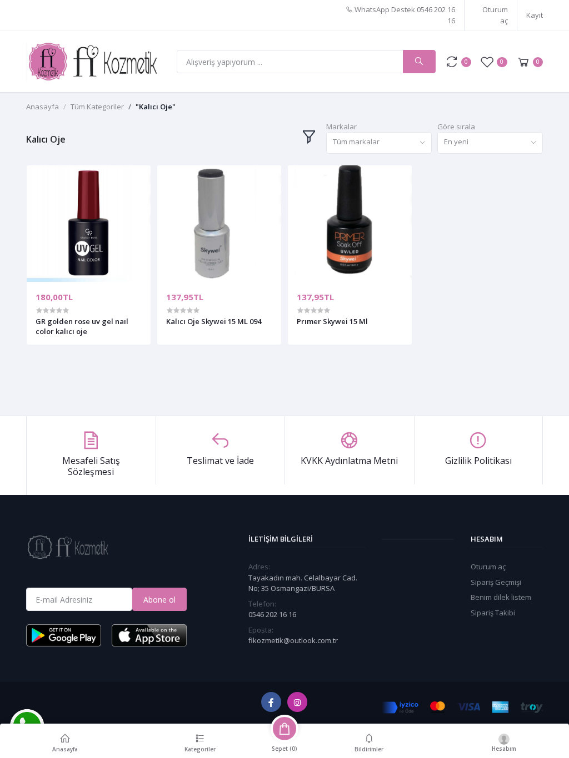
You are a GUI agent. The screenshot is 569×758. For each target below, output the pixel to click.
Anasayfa (42, 107)
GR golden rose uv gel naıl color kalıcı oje (82, 326)
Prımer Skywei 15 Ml (332, 321)
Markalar (341, 127)
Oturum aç (495, 15)
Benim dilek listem (501, 597)
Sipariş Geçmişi (496, 582)
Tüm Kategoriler (97, 107)
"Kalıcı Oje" (156, 107)
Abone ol (159, 599)
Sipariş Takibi (493, 613)
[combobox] (379, 143)
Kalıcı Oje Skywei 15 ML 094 (213, 321)
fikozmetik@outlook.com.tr (293, 640)
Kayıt (534, 15)
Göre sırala (456, 127)
